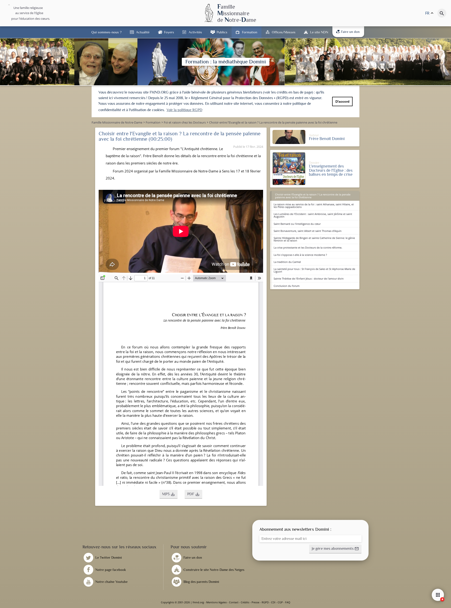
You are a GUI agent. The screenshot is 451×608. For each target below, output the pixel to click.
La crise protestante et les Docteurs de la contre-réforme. (308, 247)
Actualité (142, 32)
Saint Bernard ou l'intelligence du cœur (297, 224)
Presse (255, 602)
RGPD (265, 602)
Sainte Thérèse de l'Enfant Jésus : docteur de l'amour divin (309, 278)
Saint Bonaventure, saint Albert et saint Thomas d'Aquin (308, 231)
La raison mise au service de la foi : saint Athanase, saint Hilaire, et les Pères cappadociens (314, 206)
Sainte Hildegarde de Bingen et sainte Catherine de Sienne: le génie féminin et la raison (314, 239)
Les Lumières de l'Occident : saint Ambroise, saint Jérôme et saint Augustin (313, 215)
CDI (273, 602)
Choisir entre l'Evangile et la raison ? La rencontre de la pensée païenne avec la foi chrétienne (312, 196)
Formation (249, 32)
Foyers (169, 32)
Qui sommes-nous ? (106, 32)
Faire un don (350, 32)
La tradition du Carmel (287, 262)
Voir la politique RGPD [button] (184, 110)
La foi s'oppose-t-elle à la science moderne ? (300, 255)
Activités (195, 32)
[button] (168, 494)
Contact (233, 602)
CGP (280, 602)
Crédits (245, 602)
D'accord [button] (342, 101)
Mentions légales (216, 602)
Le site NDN (319, 32)
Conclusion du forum (286, 286)
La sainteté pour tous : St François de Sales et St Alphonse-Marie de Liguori (314, 270)
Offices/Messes (283, 32)
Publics (222, 32)
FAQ (287, 602)
